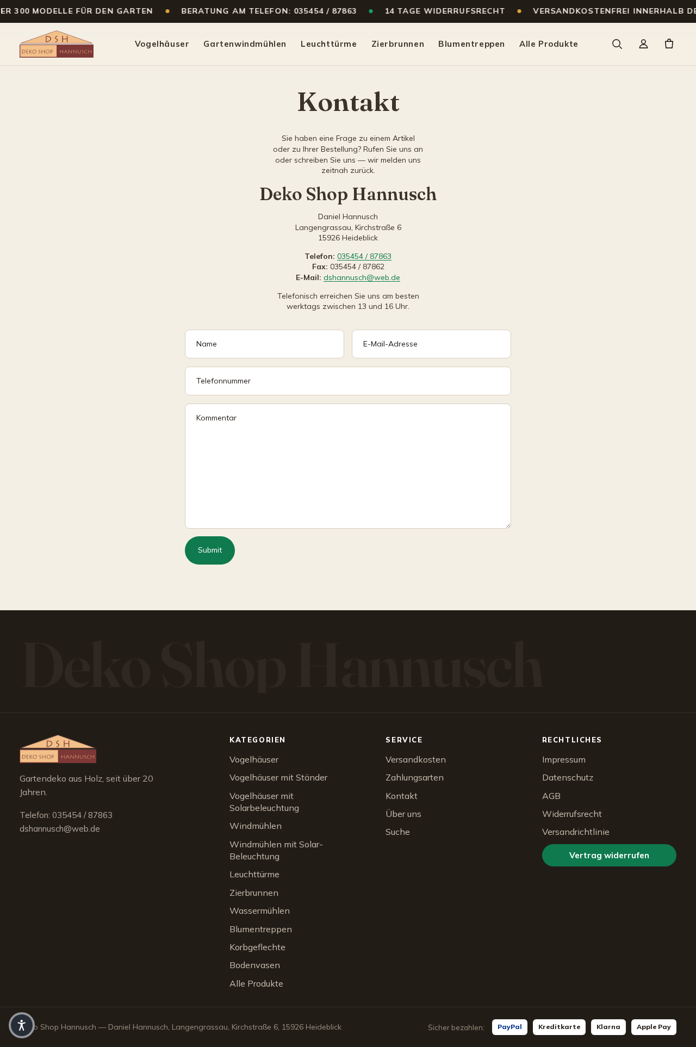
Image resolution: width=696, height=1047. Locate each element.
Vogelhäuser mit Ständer (278, 777)
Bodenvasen (254, 964)
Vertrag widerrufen (609, 855)
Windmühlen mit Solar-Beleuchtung (276, 850)
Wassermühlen (259, 910)
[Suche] (617, 44)
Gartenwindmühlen (245, 44)
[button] (22, 1025)
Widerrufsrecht (572, 813)
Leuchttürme (329, 44)
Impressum (564, 759)
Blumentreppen (471, 44)
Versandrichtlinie (576, 831)
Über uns (403, 813)
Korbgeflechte (257, 946)
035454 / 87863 (364, 256)
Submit (210, 550)
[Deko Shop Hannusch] (57, 44)
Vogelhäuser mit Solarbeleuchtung (264, 801)
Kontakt (402, 795)
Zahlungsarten (415, 777)
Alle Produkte (549, 44)
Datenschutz (567, 777)
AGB (551, 795)
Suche (398, 831)
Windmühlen (255, 825)
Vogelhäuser (162, 44)
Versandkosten (416, 759)
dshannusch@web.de (362, 277)
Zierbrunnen (398, 44)
